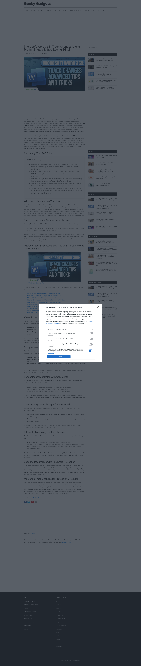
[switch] (91, 333)
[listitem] (70, 329)
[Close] (98, 307)
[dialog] (70, 333)
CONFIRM (59, 356)
